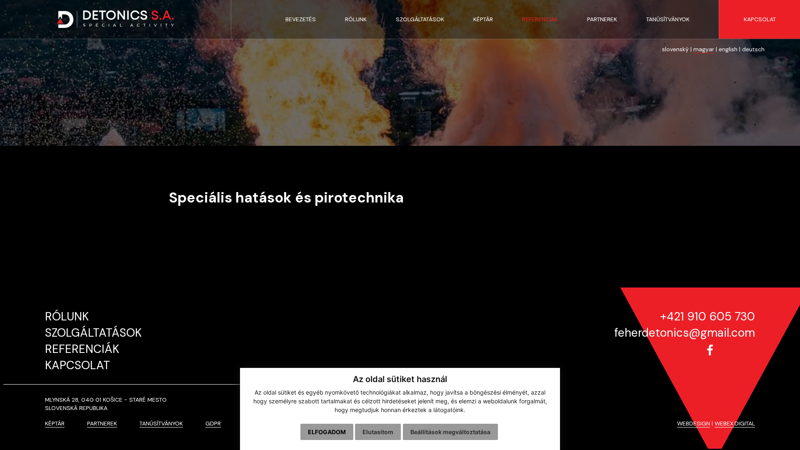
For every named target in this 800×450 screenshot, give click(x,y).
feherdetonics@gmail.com (684, 332)
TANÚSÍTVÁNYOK (161, 423)
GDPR (213, 423)
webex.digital (735, 423)
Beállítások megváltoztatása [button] (450, 431)
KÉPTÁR (55, 423)
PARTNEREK (102, 423)
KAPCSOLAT (77, 365)
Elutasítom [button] (377, 431)
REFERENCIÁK (82, 349)
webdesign (693, 423)
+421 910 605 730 (707, 316)
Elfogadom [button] (327, 431)
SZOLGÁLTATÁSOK (93, 332)
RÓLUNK (67, 316)
